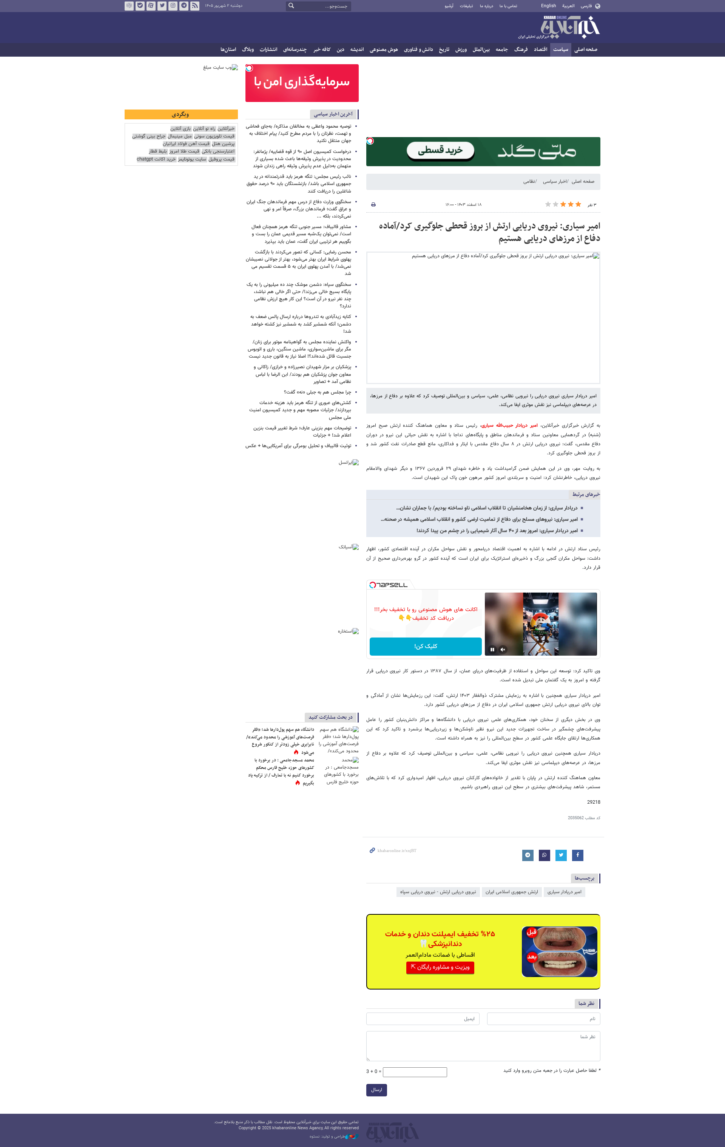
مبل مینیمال (180, 136)
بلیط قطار (158, 151)
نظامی (529, 181)
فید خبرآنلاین (194, 6)
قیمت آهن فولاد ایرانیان (186, 144)
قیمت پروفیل (221, 159)
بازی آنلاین (180, 129)
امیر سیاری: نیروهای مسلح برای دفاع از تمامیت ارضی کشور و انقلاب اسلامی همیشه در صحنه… (479, 520)
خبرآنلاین (558, 28)
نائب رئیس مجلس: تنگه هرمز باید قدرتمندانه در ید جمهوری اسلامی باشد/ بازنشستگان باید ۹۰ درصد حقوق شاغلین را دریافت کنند (299, 184)
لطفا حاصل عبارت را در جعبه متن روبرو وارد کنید (551, 1070)
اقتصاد (540, 49)
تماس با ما (508, 6)
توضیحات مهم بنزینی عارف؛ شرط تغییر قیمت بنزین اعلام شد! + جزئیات (302, 432)
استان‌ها (228, 49)
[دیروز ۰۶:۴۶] (338, 740)
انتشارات (268, 49)
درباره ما (486, 6)
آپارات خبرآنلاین (151, 6)
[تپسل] (370, 141)
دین (340, 49)
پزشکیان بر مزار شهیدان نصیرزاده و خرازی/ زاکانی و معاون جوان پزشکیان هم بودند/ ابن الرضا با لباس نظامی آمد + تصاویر (302, 374)
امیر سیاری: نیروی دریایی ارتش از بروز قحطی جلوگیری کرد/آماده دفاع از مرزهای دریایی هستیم (489, 233)
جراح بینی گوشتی (148, 136)
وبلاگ (248, 49)
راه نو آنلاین (204, 129)
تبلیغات (466, 6)
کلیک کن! (425, 646)
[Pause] (492, 649)
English (548, 6)
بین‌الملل (481, 49)
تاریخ (444, 49)
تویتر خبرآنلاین (162, 6)
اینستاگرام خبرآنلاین (172, 6)
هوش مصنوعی (384, 49)
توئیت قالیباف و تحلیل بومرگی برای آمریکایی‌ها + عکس (298, 446)
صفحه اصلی (585, 49)
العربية (568, 6)
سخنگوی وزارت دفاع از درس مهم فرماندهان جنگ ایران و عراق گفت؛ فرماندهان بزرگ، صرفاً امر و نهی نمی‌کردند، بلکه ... (299, 209)
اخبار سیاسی (555, 181)
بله (140, 6)
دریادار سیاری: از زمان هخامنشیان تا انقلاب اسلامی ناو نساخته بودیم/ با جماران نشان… (487, 508)
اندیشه (357, 49)
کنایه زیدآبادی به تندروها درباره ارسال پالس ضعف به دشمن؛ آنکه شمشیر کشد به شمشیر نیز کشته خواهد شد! (300, 324)
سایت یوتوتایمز (192, 159)
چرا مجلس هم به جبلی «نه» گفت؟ (317, 392)
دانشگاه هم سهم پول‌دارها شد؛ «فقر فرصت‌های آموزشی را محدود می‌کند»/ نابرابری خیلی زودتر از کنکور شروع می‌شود (280, 741)
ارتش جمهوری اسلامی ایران (512, 892)
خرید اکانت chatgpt (156, 159)
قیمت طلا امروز (184, 151)
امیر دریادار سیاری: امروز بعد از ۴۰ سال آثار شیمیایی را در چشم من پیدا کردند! (497, 531)
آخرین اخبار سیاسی (333, 114)
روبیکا (129, 6)
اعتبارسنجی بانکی (218, 151)
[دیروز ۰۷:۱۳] (338, 770)
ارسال (376, 1090)
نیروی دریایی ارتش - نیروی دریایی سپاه (438, 892)
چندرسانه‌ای (295, 49)
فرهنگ (521, 49)
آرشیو (449, 6)
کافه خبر (322, 49)
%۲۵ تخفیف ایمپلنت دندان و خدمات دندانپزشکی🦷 (440, 939)
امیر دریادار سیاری (565, 892)
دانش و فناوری (418, 49)
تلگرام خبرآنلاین (183, 6)
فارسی (586, 6)
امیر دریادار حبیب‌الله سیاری (509, 425)
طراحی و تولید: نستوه (327, 1137)
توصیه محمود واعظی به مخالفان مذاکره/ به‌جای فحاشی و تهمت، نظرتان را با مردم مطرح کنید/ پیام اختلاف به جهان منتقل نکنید (298, 134)
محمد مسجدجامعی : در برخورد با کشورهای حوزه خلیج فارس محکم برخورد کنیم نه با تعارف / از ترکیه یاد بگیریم (281, 771)
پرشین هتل (223, 144)
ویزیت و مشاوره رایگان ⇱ (440, 967)
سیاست (560, 49)
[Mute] (503, 649)
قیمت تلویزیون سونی (214, 136)
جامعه (502, 49)
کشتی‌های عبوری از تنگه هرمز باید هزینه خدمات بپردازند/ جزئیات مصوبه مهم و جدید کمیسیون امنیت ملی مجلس (300, 410)
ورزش (461, 49)
